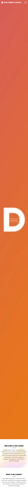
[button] (25, 2)
